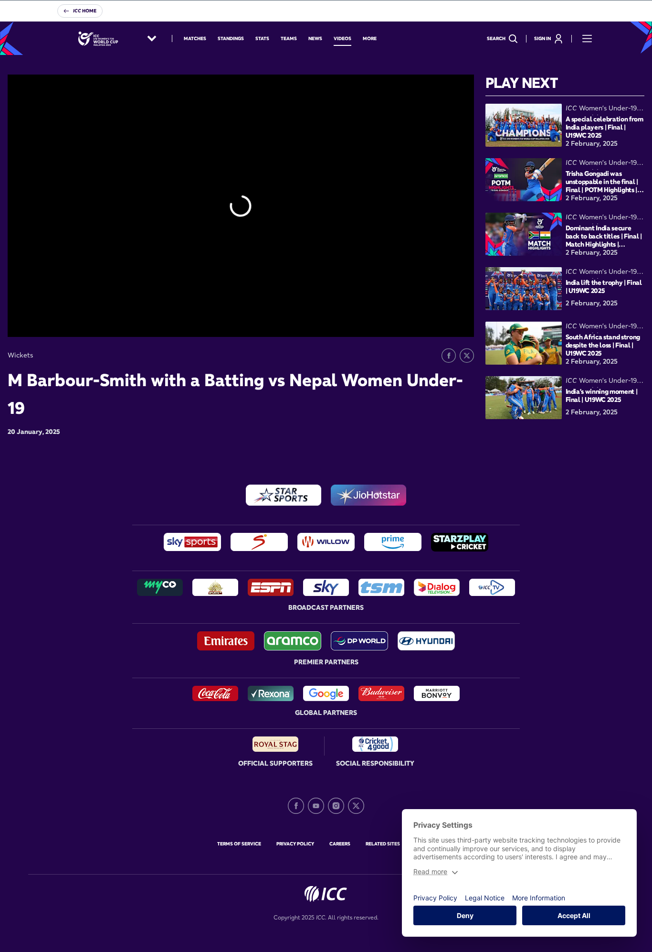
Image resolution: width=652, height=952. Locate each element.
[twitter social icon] (356, 806)
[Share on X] (467, 355)
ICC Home (84, 11)
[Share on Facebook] (449, 355)
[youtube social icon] (316, 806)
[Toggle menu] (587, 38)
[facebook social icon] (296, 806)
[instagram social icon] (336, 806)
